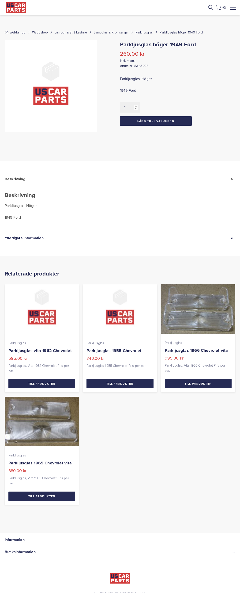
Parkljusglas (144, 32)
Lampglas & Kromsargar (111, 32)
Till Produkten (42, 384)
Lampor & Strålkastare (71, 32)
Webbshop (40, 32)
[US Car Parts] (16, 7)
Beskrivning (15, 179)
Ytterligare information (24, 238)
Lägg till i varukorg (155, 121)
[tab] (120, 201)
